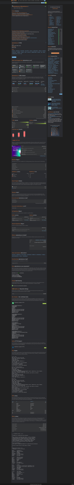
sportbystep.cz (39, 254)
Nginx (28, 66)
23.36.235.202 (50, 92)
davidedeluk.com (50, 34)
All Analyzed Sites (32, 484)
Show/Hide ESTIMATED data (54, 113)
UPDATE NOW (55, 8)
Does (20, 266)
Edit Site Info (14, 57)
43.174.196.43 (50, 77)
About (41, 484)
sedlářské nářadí (33, 52)
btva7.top (49, 37)
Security (20, 69)
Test (45, 347)
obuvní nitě (29, 52)
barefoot (13, 50)
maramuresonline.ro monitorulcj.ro (53, 61)
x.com (50, 19)
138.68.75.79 (50, 79)
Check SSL (44, 303)
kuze (21, 53)
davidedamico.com (51, 35)
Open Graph (29, 71)
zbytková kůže (35, 50)
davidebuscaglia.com (51, 43)
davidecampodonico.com (52, 33)
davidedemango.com (51, 44)
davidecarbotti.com (51, 36)
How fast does (20, 259)
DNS (14, 395)
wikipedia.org (51, 23)
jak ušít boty (18, 50)
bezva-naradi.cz (23, 254)
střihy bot (40, 50)
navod (25, 52)
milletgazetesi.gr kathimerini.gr (53, 62)
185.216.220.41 (34, 37)
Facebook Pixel (15, 67)
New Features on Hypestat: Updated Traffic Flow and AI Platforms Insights (56, 104)
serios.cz (20, 256)
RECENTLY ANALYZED (24, 0)
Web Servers (28, 65)
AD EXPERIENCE (32, 0)
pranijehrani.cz (18, 254)
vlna (41, 52)
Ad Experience (17, 211)
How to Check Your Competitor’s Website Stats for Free (57, 108)
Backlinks (15, 159)
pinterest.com (51, 24)
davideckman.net (50, 30)
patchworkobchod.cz (15, 256)
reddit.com (58, 20)
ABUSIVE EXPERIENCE (37, 0)
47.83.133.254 (50, 84)
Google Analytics (15, 66)
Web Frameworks (21, 66)
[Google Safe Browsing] (12, 285)
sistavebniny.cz (25, 256)
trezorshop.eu (29, 254)
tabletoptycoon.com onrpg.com (53, 63)
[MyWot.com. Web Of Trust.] (13, 288)
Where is (19, 235)
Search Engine (17, 181)
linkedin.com (58, 21)
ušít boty (31, 50)
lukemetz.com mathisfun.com (53, 65)
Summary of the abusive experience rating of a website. (20, 225)
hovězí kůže (22, 50)
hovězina (38, 52)
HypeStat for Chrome (55, 53)
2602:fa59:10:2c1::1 (51, 81)
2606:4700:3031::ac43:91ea (52, 80)
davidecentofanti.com (51, 32)
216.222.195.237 (50, 85)
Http (14, 350)
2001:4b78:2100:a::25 (51, 89)
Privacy (38, 484)
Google (17, 280)
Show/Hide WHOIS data (53, 116)
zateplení (22, 52)
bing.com (50, 21)
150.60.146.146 (50, 91)
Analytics (14, 65)
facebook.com (51, 18)
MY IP (44, 0)
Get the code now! (55, 126)
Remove (51, 118)
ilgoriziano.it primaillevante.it (53, 67)
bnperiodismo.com (51, 38)
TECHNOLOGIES (41, 0)
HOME (18, 0)
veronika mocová (14, 53)
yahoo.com (58, 22)
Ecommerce (15, 69)
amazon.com (58, 19)
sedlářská (18, 52)
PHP (41, 67)
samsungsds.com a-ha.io (52, 59)
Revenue (15, 192)
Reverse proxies (36, 65)
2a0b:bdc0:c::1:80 (29, 37)
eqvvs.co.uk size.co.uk (52, 64)
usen (19, 53)
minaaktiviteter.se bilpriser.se (53, 73)
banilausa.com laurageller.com (53, 69)
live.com (57, 23)
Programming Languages (42, 66)
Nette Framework (22, 67)
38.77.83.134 (50, 82)
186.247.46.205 (50, 90)
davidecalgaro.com (51, 29)
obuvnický (43, 50)
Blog (36, 484)
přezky (44, 52)
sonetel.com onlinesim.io (52, 66)
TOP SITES (21, 0)
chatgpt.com (51, 22)
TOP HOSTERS (29, 0)
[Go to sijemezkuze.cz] (28, 6)
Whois (15, 416)
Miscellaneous (28, 69)
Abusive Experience (18, 223)
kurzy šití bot (27, 50)
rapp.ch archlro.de (51, 60)
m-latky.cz (43, 254)
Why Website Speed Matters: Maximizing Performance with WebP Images (56, 100)
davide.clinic (50, 31)
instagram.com (58, 18)
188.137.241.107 (50, 78)
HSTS (21, 71)
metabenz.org (50, 42)
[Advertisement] (29, 24)
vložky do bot (14, 52)
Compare (43, 2)
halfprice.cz (34, 254)
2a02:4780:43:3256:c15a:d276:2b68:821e (54, 83)
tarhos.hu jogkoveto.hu (52, 68)
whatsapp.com (58, 24)
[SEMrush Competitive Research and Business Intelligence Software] (16, 140)
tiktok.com (51, 20)
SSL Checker (20, 297)
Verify (17, 341)
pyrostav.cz (14, 254)
